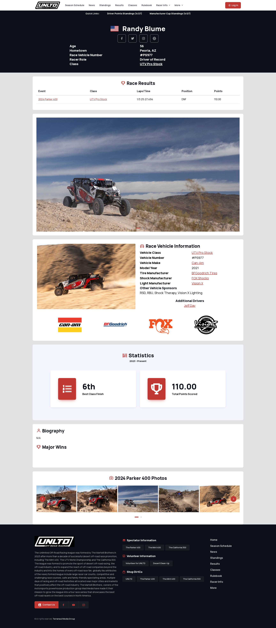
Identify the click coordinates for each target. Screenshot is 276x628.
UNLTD (129, 579)
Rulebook (147, 5)
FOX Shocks (200, 278)
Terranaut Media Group (64, 618)
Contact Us (48, 604)
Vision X (197, 283)
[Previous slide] (42, 174)
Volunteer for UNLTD (135, 563)
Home (213, 540)
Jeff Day (189, 305)
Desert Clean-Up (161, 563)
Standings (105, 5)
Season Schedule (74, 5)
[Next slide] (233, 174)
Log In (234, 5)
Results (119, 5)
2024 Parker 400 (47, 99)
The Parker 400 (133, 547)
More (177, 5)
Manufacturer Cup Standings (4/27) (170, 13)
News (92, 5)
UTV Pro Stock (151, 64)
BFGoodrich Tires (204, 273)
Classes (132, 5)
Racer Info (162, 5)
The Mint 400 (154, 547)
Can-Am (198, 263)
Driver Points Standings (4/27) (124, 13)
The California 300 (177, 547)
